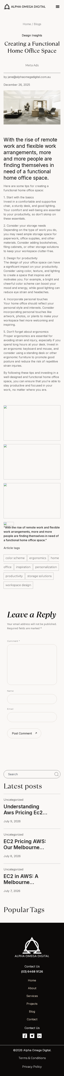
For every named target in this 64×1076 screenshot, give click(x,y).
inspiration (23, 567)
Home (32, 980)
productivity (14, 576)
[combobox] (28, 774)
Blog (32, 1011)
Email (10, 709)
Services (32, 996)
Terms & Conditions (32, 1058)
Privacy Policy (32, 1066)
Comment (13, 641)
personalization (46, 567)
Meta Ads (32, 65)
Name (10, 691)
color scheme (15, 558)
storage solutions (39, 576)
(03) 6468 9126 (32, 971)
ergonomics (37, 558)
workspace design (18, 585)
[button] (57, 6)
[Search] (57, 774)
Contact (32, 1019)
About (32, 988)
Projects (32, 1003)
